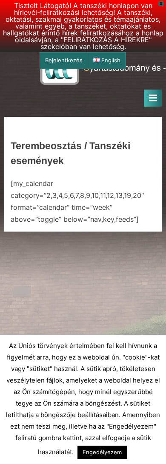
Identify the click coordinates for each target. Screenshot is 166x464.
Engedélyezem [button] (102, 452)
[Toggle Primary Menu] (153, 98)
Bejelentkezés (64, 60)
